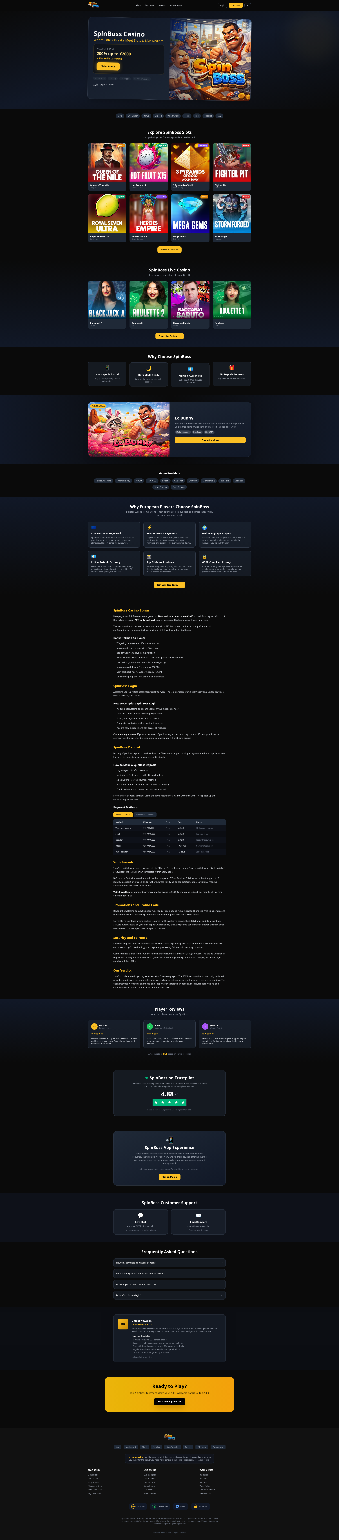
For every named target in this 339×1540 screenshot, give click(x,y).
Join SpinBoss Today (167, 584)
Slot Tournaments (207, 1489)
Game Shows (149, 1486)
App (197, 116)
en (247, 5)
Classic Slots (93, 1478)
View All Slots (168, 249)
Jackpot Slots (93, 1482)
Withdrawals (173, 116)
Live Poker (148, 1489)
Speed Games (150, 1493)
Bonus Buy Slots (95, 1489)
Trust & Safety (175, 5)
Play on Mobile (169, 1176)
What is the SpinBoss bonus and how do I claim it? (141, 1273)
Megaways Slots (95, 1486)
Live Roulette (149, 1478)
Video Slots (93, 1475)
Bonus (112, 86)
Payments (162, 5)
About (138, 5)
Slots (120, 116)
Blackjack (204, 1475)
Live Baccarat (149, 1482)
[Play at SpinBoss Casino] (210, 60)
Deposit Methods (123, 814)
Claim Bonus (108, 68)
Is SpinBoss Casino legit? (128, 1295)
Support (208, 116)
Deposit (103, 86)
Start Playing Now (167, 1401)
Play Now (236, 5)
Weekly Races (205, 1493)
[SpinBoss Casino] (169, 1437)
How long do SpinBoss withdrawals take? (136, 1284)
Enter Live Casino (168, 336)
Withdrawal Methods (145, 814)
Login (222, 5)
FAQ (219, 116)
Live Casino (149, 5)
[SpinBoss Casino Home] (94, 5)
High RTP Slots (94, 1493)
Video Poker (205, 1486)
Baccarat (203, 1482)
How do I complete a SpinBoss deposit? (135, 1262)
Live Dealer (133, 116)
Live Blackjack (150, 1475)
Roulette (203, 1478)
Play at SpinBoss (210, 440)
